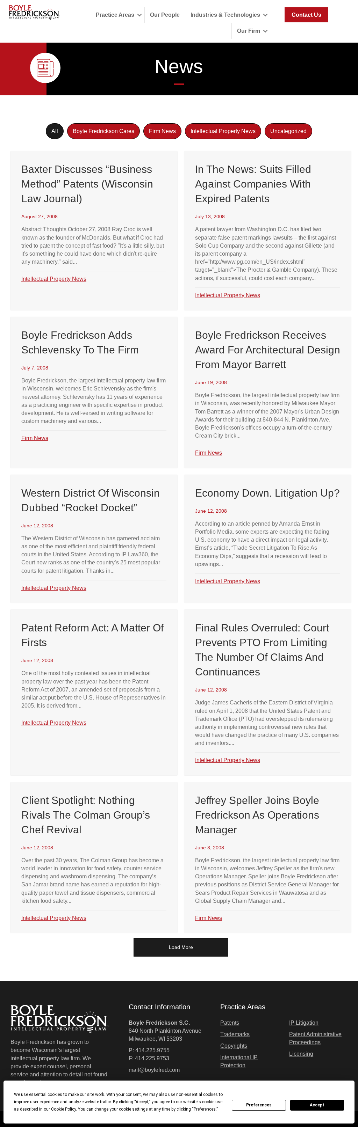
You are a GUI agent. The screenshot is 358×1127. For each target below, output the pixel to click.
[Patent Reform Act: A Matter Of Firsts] (94, 692)
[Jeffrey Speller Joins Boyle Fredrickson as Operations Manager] (268, 858)
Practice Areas (115, 15)
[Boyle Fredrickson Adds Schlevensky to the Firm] (94, 392)
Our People (165, 15)
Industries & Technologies (225, 15)
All (54, 131)
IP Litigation (303, 1023)
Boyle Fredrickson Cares (103, 131)
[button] (139, 15)
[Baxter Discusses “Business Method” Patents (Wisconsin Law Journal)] (94, 231)
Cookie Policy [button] (63, 1109)
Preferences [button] (205, 1109)
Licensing (301, 1054)
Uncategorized (288, 131)
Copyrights (233, 1046)
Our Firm (248, 31)
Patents (229, 1023)
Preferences (259, 1105)
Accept (317, 1105)
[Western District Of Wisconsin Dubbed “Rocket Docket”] (94, 538)
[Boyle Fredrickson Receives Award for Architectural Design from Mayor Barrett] (268, 392)
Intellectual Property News (223, 131)
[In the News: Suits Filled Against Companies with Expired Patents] (268, 231)
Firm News (162, 131)
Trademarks (235, 1034)
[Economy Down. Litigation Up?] (268, 538)
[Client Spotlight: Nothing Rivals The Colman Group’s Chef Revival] (94, 858)
